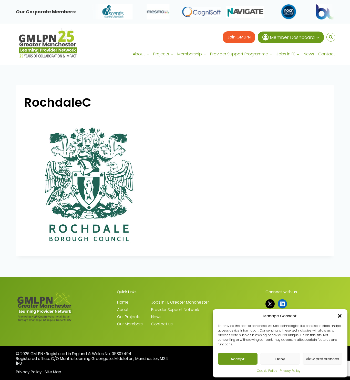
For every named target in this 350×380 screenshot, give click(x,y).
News (309, 54)
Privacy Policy (290, 370)
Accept (238, 359)
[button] (339, 315)
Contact (326, 54)
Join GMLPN (239, 37)
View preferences (322, 359)
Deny (280, 359)
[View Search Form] (330, 37)
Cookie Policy (267, 370)
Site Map (53, 372)
